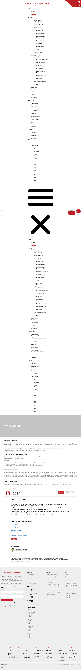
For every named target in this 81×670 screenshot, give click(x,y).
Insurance (32, 123)
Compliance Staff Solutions (40, 33)
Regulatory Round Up (34, 145)
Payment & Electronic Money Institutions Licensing (39, 120)
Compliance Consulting (37, 27)
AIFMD (35, 160)
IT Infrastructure (33, 94)
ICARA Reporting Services (40, 42)
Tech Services (30, 90)
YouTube (30, 594)
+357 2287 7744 (27, 658)
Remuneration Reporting (40, 46)
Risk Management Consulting (40, 36)
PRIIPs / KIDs (36, 164)
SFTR (35, 168)
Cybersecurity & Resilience (35, 135)
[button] (40, 211)
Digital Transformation (34, 91)
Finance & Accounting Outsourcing (36, 104)
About (29, 8)
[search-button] (71, 213)
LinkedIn (30, 587)
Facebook (31, 600)
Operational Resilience (39, 68)
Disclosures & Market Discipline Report (42, 40)
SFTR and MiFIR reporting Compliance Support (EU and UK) (43, 23)
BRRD (35, 171)
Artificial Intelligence (34, 97)
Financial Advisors (34, 348)
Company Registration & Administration (40, 107)
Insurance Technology (34, 136)
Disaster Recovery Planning (40, 71)
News (32, 141)
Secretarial (35, 110)
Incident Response (39, 69)
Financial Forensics (37, 50)
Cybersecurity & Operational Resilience (37, 55)
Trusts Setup (36, 109)
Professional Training (34, 103)
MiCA (35, 148)
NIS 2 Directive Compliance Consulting (42, 59)
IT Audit (37, 84)
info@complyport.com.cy (28, 657)
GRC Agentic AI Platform (35, 364)
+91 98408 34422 (61, 660)
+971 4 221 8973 (49, 657)
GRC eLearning (33, 138)
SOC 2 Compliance (39, 313)
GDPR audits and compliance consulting (42, 85)
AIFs (34, 161)
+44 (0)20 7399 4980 (13, 657)
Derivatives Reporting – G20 (38, 24)
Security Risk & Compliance (38, 56)
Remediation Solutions (39, 30)
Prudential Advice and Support (41, 37)
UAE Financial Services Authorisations (40, 21)
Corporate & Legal (34, 106)
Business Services (31, 100)
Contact (32, 246)
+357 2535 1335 (37, 656)
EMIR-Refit (35, 154)
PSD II (35, 176)
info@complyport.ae (51, 656)
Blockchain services (34, 87)
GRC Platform (33, 132)
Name (2, 589)
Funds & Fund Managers (35, 119)
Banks (32, 122)
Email (2, 594)
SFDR (35, 167)
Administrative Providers (35, 125)
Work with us (33, 14)
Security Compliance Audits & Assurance (40, 81)
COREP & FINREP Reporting (40, 39)
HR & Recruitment (34, 101)
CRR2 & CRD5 (36, 157)
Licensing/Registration (37, 20)
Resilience (35, 297)
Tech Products (30, 129)
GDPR (35, 177)
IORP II (35, 180)
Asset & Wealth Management (35, 116)
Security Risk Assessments (40, 62)
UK (32, 590)
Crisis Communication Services (41, 75)
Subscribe (7, 600)
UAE (32, 589)
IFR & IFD (35, 158)
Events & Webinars (34, 142)
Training (37, 49)
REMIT (35, 170)
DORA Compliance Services (40, 58)
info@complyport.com (13, 656)
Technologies (34, 593)
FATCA (35, 173)
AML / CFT (35, 152)
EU (32, 592)
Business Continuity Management (41, 72)
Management (33, 11)
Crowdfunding (33, 126)
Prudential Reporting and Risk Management (40, 34)
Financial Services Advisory (35, 18)
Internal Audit (36, 53)
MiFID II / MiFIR (36, 151)
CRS (34, 174)
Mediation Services (34, 88)
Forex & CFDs (33, 113)
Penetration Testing (39, 78)
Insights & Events (31, 139)
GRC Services (30, 17)
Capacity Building (39, 65)
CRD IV (35, 155)
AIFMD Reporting (39, 43)
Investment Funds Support (38, 52)
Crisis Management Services (40, 74)
